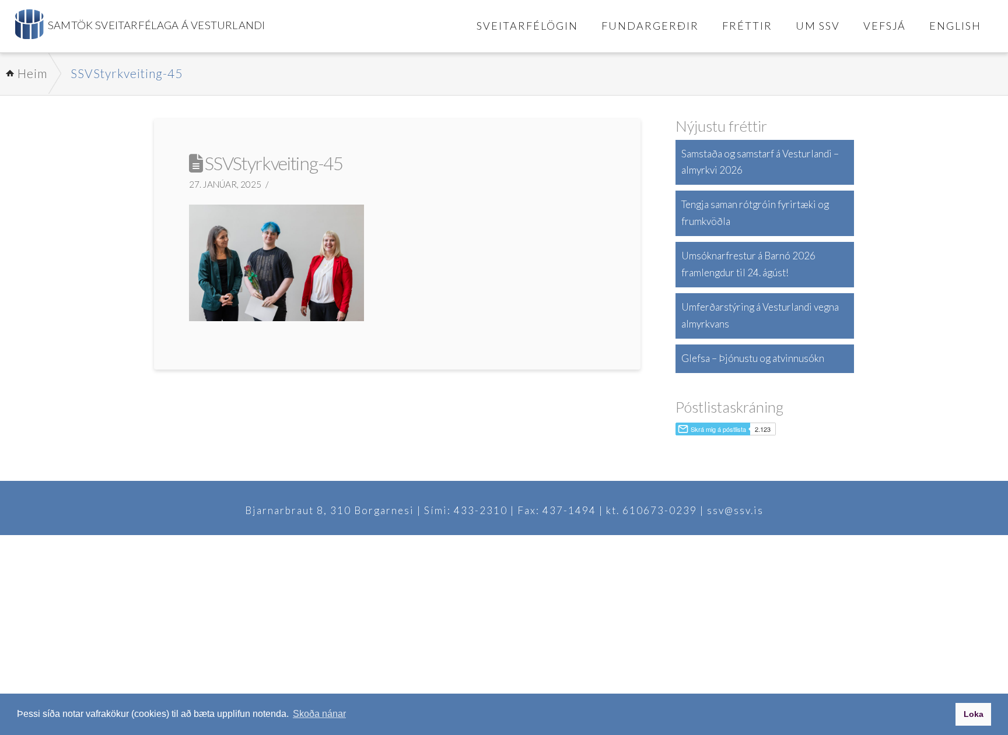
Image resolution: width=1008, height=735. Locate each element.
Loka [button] (974, 714)
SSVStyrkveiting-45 (127, 73)
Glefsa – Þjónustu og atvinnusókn (752, 358)
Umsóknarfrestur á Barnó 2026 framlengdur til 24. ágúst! (748, 264)
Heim (32, 73)
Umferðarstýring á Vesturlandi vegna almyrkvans (760, 315)
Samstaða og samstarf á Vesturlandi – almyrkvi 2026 (760, 162)
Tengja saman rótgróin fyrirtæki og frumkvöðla (755, 212)
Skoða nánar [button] (319, 714)
